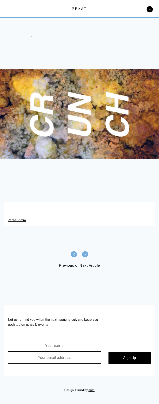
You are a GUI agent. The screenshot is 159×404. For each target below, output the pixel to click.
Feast (79, 8)
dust (91, 390)
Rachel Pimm (17, 220)
